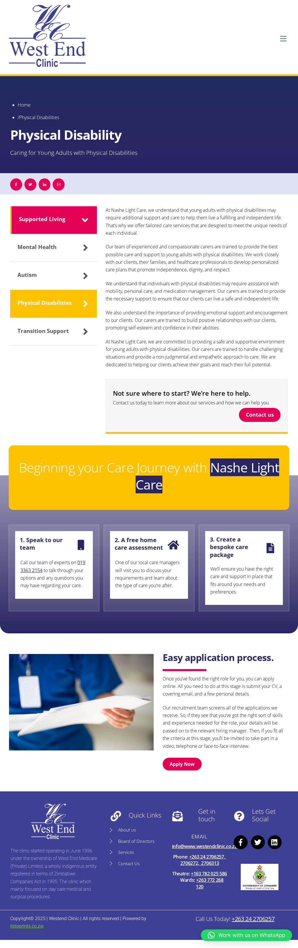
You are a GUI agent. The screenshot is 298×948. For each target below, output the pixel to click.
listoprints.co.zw (27, 926)
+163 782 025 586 (209, 873)
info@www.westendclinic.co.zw (205, 846)
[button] (246, 935)
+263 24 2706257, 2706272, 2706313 (203, 860)
